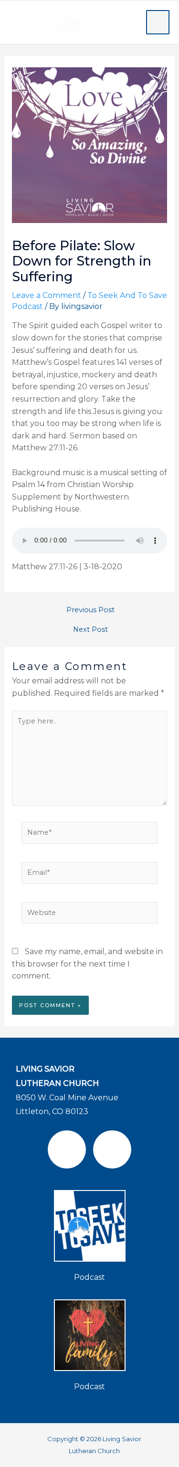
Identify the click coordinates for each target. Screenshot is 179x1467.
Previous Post (90, 610)
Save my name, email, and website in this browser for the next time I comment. (87, 963)
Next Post (90, 629)
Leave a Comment (46, 295)
